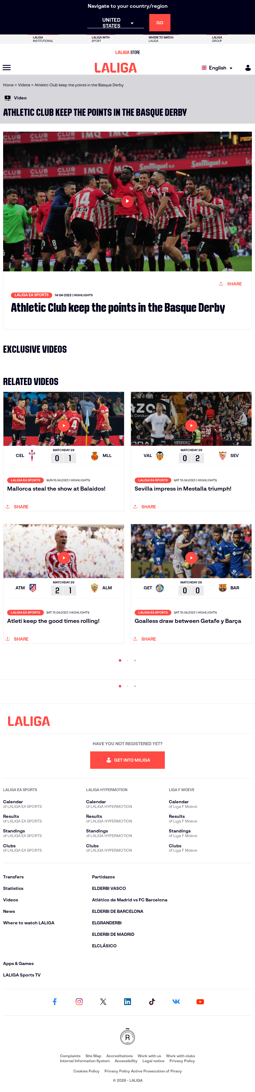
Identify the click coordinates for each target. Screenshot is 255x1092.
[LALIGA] (116, 68)
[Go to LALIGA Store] (127, 52)
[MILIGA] (246, 68)
